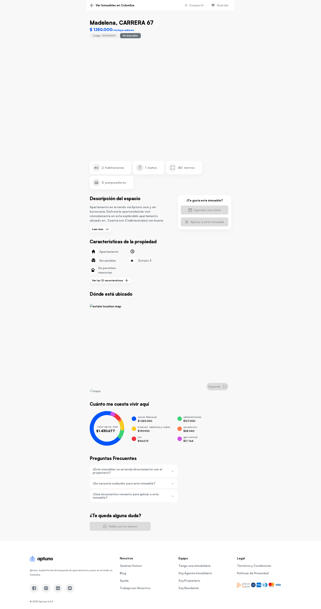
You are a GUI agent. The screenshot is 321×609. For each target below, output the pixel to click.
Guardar (223, 5)
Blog (123, 573)
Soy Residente (189, 588)
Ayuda (124, 580)
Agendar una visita (207, 210)
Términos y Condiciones (254, 566)
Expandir (214, 386)
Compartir (196, 5)
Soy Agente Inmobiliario (195, 573)
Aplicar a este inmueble (207, 222)
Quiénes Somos (131, 566)
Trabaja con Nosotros (135, 588)
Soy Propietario (189, 580)
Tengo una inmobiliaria (194, 566)
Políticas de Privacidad (252, 573)
